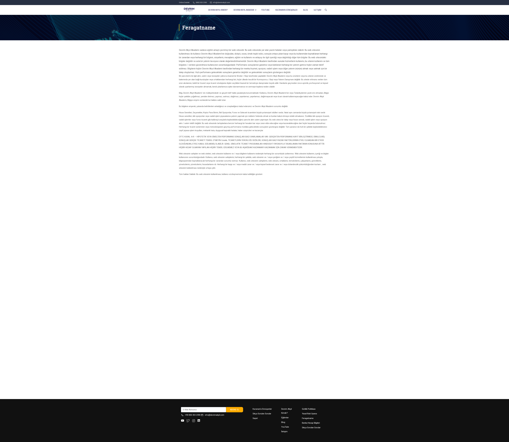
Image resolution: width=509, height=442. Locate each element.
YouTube (285, 427)
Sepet (255, 418)
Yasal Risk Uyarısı (309, 413)
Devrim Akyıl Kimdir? (286, 411)
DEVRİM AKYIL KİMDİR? (218, 10)
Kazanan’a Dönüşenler (262, 409)
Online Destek (184, 2)
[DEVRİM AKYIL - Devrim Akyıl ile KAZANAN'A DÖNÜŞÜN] (189, 9)
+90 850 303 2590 (192, 415)
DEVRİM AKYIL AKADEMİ (244, 10)
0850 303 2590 (201, 2)
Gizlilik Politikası (308, 409)
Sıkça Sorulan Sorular (262, 413)
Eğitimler (285, 417)
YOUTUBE (265, 10)
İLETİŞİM (317, 10)
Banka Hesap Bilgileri (311, 423)
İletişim (284, 431)
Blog (283, 422)
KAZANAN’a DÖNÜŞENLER (286, 10)
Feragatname (307, 418)
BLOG (305, 10)
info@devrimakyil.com (221, 2)
